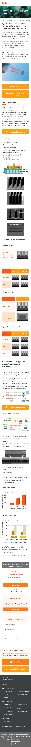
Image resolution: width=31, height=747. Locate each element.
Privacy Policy (15, 739)
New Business (7, 697)
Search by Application (8, 688)
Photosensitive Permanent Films (12, 638)
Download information (16, 132)
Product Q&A (5, 718)
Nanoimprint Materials (10, 629)
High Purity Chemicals (22, 694)
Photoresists (7, 704)
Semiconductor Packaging (23, 691)
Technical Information (7, 726)
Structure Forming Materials (15, 619)
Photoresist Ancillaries (22, 704)
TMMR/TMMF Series (16, 87)
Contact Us (15, 585)
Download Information (17, 669)
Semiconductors (8, 691)
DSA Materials (8, 634)
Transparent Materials (10, 624)
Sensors (6, 694)
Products (4, 684)
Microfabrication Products (10, 714)
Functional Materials (8, 711)
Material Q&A (7, 721)
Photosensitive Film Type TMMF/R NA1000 (17, 94)
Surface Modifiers (8, 707)
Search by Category (7, 701)
